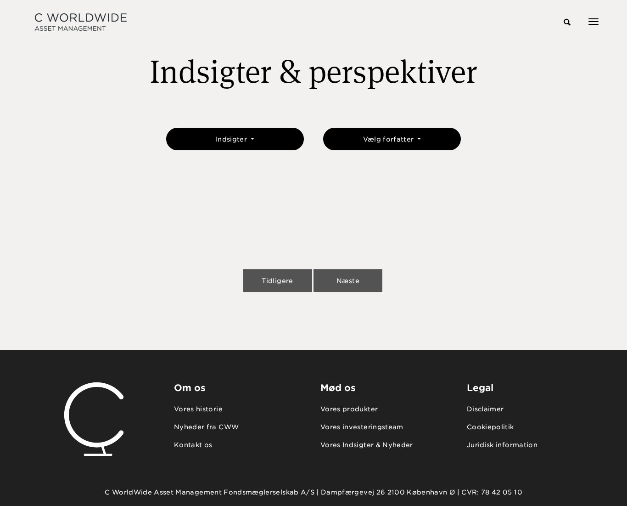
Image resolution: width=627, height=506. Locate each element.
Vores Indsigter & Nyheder (366, 445)
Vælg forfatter (389, 139)
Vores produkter (349, 409)
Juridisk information (502, 445)
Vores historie (198, 409)
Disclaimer (485, 409)
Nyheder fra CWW (206, 427)
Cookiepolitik (490, 427)
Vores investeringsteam (361, 427)
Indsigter (232, 139)
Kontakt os (193, 445)
